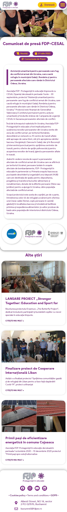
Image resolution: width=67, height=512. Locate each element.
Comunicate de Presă (35, 59)
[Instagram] (29, 488)
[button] (62, 5)
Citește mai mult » (14, 321)
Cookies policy (17, 495)
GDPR (54, 495)
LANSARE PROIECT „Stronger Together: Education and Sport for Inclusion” (31, 303)
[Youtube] (37, 488)
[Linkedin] (44, 488)
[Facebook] (22, 488)
